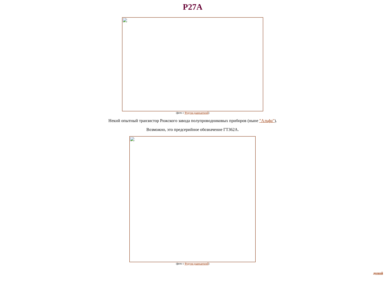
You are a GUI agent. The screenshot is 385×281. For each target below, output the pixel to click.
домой (378, 273)
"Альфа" (266, 120)
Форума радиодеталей (196, 112)
